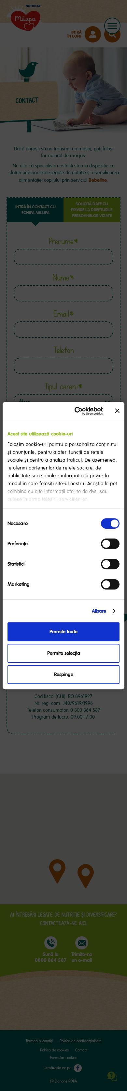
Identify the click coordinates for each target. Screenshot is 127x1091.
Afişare (99, 611)
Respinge (63, 674)
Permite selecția (63, 653)
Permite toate (63, 631)
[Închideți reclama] (117, 411)
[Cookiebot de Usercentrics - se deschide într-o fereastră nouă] (77, 411)
